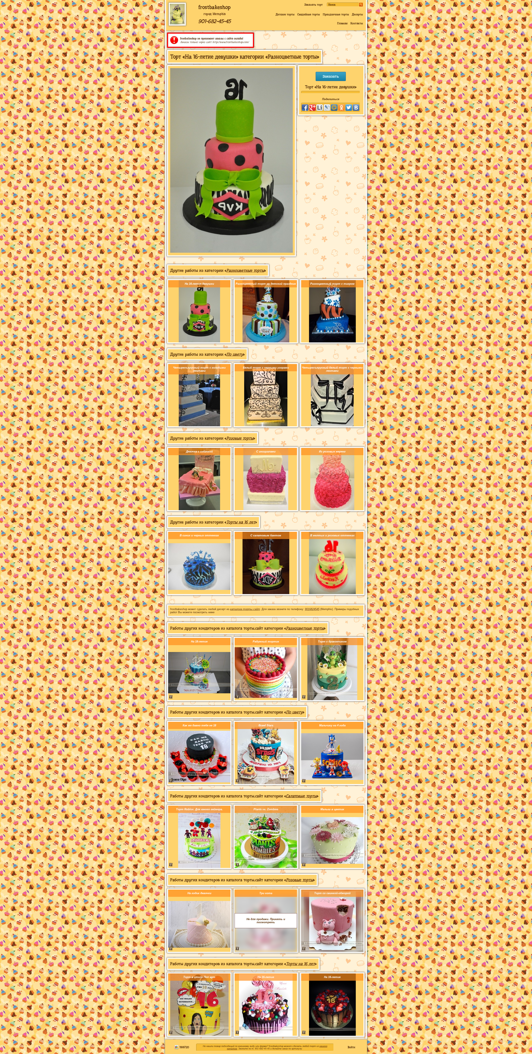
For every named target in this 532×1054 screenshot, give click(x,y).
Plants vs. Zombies (266, 809)
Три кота (265, 893)
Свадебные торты (308, 14)
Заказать (331, 76)
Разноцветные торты (245, 270)
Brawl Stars (266, 725)
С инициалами (266, 451)
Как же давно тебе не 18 (199, 725)
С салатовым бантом (265, 535)
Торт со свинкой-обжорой (332, 893)
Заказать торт (313, 4)
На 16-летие (265, 977)
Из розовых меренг (332, 451)
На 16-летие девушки (199, 283)
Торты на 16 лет (240, 522)
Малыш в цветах (332, 809)
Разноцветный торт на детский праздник (266, 283)
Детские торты (285, 14)
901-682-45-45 (214, 21)
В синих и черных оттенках (199, 535)
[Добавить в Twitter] (348, 107)
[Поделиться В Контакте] (356, 107)
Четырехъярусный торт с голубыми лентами (199, 369)
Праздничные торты (336, 14)
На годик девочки (199, 893)
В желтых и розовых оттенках (332, 535)
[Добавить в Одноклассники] (341, 107)
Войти (351, 1047)
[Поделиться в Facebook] (305, 107)
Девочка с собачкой (199, 451)
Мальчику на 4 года (332, 725)
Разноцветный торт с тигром (332, 283)
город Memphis (214, 14)
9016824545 (312, 609)
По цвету (234, 354)
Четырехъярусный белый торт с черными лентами (332, 369)
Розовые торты (239, 438)
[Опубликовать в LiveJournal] (327, 107)
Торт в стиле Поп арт (199, 977)
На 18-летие (199, 641)
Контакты (356, 23)
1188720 (184, 1047)
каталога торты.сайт (245, 609)
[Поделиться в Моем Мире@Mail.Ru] (334, 107)
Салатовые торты (301, 796)
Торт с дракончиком (332, 641)
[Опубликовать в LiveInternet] (319, 107)
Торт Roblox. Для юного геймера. (199, 809)
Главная (342, 23)
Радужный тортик (266, 641)
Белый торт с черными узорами (266, 367)
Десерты (357, 14)
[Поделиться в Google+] (312, 107)
